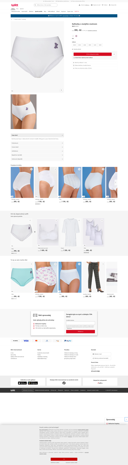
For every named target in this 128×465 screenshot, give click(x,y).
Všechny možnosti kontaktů (101, 358)
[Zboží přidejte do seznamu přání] (114, 54)
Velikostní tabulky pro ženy (71, 353)
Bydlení (22, 8)
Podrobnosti (15, 143)
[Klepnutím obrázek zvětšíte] (61, 90)
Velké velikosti (51, 11)
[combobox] (48, 5)
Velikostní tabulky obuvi (70, 356)
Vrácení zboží (15, 147)
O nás (12, 353)
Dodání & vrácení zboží (43, 353)
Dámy (13, 8)
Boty (45, 11)
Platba (39, 355)
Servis (39, 350)
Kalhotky (24, 19)
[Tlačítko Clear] (56, 5)
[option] (73, 36)
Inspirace (63, 11)
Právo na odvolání (75, 390)
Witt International (16, 350)
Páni (17, 8)
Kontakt (93, 350)
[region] (64, 445)
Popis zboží (15, 135)
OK (64, 459)
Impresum (67, 390)
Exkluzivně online (15, 11)
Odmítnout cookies (55, 462)
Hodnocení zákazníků (17, 159)
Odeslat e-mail (99, 354)
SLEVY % (77, 11)
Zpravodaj (13, 355)
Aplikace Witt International (17, 356)
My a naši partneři (43, 429)
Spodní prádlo (38, 11)
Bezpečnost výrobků (17, 155)
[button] (11, 19)
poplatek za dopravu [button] (92, 30)
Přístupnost (60, 390)
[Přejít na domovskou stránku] (14, 5)
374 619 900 (95, 371)
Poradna (66, 350)
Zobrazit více (69, 328)
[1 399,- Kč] (70, 232)
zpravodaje (65, 15)
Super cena (70, 11)
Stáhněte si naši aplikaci (28, 380)
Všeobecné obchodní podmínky (42, 390)
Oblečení (31, 11)
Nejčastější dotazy (41, 358)
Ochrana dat (53, 390)
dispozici (70, 436)
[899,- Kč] (93, 277)
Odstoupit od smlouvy (28, 390)
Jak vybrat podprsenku (70, 358)
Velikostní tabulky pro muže (71, 355)
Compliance (83, 390)
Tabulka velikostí (77, 49)
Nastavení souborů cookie (71, 462)
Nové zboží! (24, 11)
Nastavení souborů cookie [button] (93, 390)
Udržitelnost (15, 151)
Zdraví (58, 11)
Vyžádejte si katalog (42, 356)
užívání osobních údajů (83, 429)
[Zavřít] (126, 419)
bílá (73, 38)
